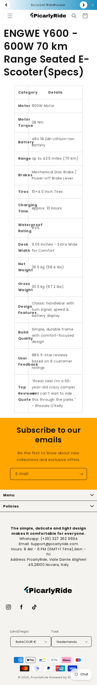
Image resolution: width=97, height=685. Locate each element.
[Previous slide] (6, 5)
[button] (9, 15)
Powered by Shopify (64, 677)
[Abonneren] (81, 474)
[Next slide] (83, 5)
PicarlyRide (39, 677)
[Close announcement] (93, 4)
